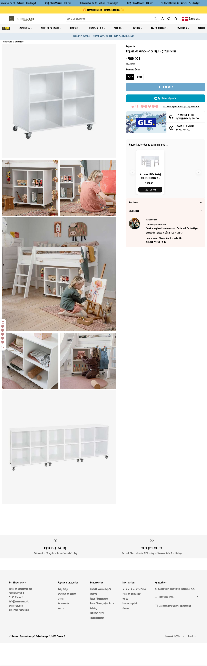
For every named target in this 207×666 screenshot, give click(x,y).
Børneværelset (96, 28)
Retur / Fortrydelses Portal (102, 603)
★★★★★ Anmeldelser (134, 589)
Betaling (93, 608)
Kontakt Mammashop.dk (100, 589)
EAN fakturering (97, 613)
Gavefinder (182, 28)
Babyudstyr (24, 28)
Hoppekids (130, 46)
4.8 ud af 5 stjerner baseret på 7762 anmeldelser (181, 107)
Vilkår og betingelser (132, 594)
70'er (130, 77)
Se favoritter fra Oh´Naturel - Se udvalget (99, 3)
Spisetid (118, 28)
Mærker (61, 608)
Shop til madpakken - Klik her (58, 3)
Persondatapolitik (130, 603)
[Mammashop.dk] (21, 18)
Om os (125, 598)
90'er (139, 77)
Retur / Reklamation (99, 598)
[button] (175, 18)
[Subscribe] (194, 596)
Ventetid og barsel (50, 28)
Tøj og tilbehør (158, 28)
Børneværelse (63, 603)
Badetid (136, 28)
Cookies (126, 608)
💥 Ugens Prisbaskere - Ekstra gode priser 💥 (103, 10)
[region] (165, 172)
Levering (93, 594)
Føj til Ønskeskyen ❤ (167, 98)
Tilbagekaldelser (97, 618)
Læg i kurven (150, 189)
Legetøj (74, 28)
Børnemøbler (19, 42)
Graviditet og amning (67, 594)
